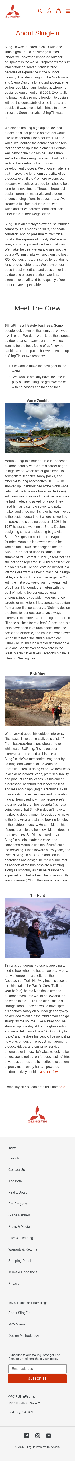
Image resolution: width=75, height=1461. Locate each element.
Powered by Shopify (48, 1447)
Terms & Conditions (22, 1272)
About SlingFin (19, 1313)
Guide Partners (19, 1215)
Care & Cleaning (20, 1238)
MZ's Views (16, 1324)
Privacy (13, 1283)
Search (13, 1158)
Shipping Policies (21, 1261)
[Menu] (67, 10)
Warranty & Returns (22, 1249)
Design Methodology (23, 1335)
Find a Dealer (18, 1192)
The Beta (15, 1181)
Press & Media (19, 1226)
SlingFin (30, 1447)
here (62, 1087)
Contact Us (16, 1169)
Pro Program (17, 1204)
